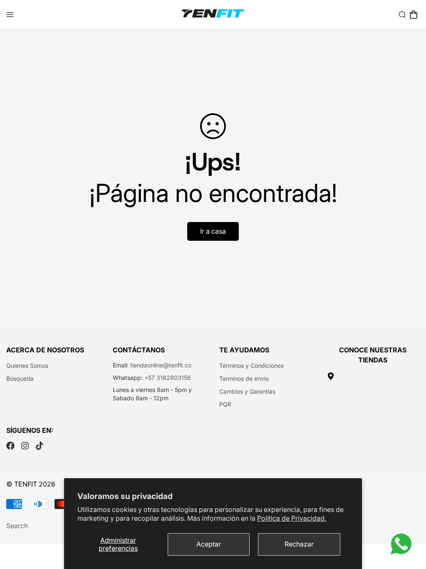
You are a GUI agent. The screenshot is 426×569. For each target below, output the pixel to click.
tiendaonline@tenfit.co (160, 365)
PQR (225, 404)
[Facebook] (10, 446)
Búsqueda (20, 378)
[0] (413, 14)
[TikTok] (39, 446)
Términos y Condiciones (251, 365)
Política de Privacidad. (291, 518)
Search (17, 526)
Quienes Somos (27, 365)
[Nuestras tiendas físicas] (373, 376)
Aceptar (208, 544)
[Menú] (10, 14)
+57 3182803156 (167, 377)
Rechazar (299, 544)
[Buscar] (402, 14)
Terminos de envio (244, 378)
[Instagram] (25, 446)
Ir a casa (213, 231)
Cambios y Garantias (247, 391)
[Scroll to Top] (409, 523)
